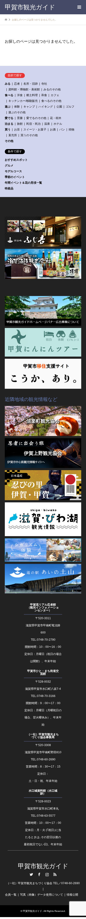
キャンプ (29, 106)
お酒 (53, 129)
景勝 (20, 118)
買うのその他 (29, 135)
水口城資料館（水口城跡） (43, 792)
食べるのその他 (51, 101)
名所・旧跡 (30, 83)
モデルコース (13, 171)
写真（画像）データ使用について (41, 894)
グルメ (9, 165)
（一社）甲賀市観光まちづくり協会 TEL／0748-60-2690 (43, 883)
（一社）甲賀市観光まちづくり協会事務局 (43, 736)
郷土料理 (32, 95)
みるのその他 (52, 89)
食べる (9, 95)
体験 (17, 106)
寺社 (44, 83)
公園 (59, 106)
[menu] (79, 7)
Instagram (47, 874)
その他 (9, 141)
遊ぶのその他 (17, 112)
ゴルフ (70, 106)
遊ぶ (8, 106)
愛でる (9, 118)
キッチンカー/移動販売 (23, 101)
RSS (55, 874)
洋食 (20, 95)
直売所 (12, 135)
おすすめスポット (16, 159)
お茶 (17, 129)
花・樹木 (55, 118)
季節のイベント (15, 177)
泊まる (9, 123)
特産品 (9, 188)
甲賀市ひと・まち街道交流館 (43, 672)
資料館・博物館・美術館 (24, 89)
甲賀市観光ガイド (43, 866)
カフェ (55, 95)
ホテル (58, 123)
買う (8, 129)
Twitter (31, 874)
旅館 (20, 123)
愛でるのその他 (36, 118)
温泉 (47, 123)
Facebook (39, 874)
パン (62, 129)
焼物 (71, 129)
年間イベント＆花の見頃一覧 (23, 182)
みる (8, 83)
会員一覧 (10, 894)
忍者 (17, 83)
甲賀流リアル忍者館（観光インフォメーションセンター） (43, 607)
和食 (44, 95)
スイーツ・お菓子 (34, 129)
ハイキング (45, 106)
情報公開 (72, 894)
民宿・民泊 (33, 123)
